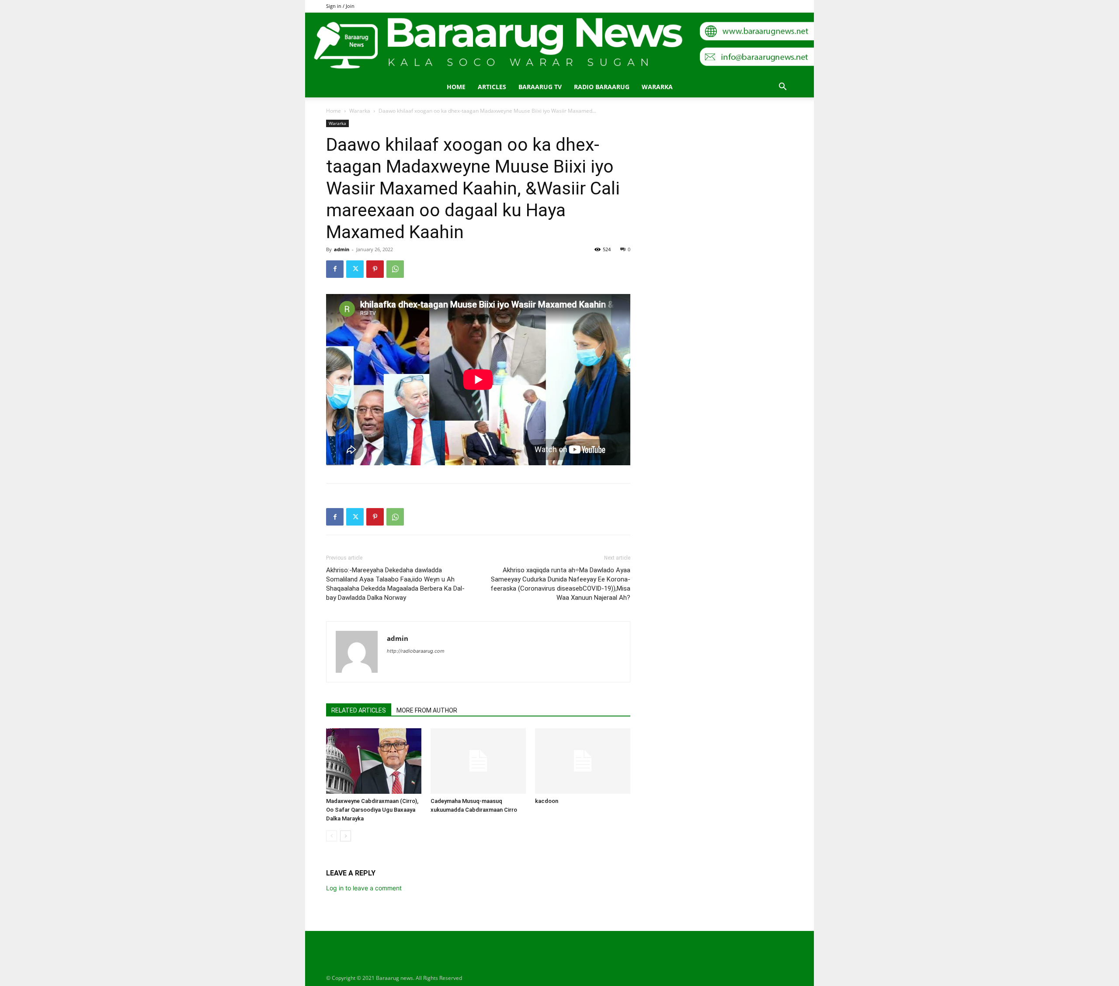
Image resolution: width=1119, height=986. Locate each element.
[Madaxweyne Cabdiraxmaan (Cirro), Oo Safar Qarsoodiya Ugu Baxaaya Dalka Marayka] (373, 761)
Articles (492, 87)
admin (341, 249)
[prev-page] (331, 835)
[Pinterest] (375, 269)
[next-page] (345, 835)
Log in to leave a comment (364, 888)
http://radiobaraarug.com (416, 651)
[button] (782, 87)
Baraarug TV (540, 87)
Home (456, 87)
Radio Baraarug (601, 87)
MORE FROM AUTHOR (426, 710)
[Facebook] (335, 269)
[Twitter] (355, 269)
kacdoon (546, 801)
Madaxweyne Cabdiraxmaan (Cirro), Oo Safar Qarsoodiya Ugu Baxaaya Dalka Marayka (372, 810)
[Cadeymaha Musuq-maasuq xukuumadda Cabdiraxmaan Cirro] (478, 761)
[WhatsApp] (395, 269)
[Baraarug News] (559, 44)
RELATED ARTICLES (358, 710)
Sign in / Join (340, 6)
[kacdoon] (582, 761)
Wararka (657, 87)
